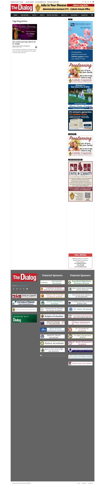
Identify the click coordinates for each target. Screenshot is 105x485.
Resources (74, 15)
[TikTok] (88, 2)
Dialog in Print (30, 2)
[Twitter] (91, 2)
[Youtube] (93, 2)
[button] (92, 15)
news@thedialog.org (23, 285)
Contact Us (90, 483)
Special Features (52, 15)
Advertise (84, 15)
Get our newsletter (40, 2)
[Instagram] (86, 2)
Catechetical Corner (17, 39)
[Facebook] (83, 2)
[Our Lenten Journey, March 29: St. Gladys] (24, 32)
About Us (64, 15)
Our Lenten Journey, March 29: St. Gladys (24, 43)
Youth (34, 15)
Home (15, 15)
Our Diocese (24, 15)
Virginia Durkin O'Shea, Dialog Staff (21, 46)
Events (42, 15)
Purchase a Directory (53, 2)
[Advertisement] (80, 227)
